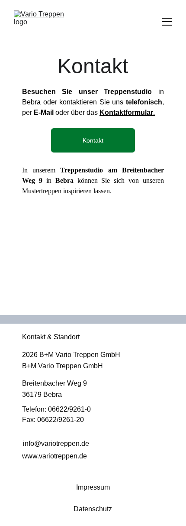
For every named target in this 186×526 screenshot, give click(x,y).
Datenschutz (93, 509)
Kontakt (93, 140)
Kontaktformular (126, 112)
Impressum (93, 487)
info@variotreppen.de (56, 443)
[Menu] (167, 22)
